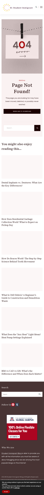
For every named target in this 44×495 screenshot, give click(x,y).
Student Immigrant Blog (11, 453)
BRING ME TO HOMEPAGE (22, 111)
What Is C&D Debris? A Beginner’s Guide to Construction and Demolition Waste (21, 298)
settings (17, 488)
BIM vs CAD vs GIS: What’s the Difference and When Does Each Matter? (22, 372)
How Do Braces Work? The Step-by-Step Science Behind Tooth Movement (21, 260)
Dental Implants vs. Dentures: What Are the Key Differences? (22, 184)
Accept (6, 491)
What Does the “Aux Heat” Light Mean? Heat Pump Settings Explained (21, 336)
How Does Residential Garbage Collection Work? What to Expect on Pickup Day (20, 222)
